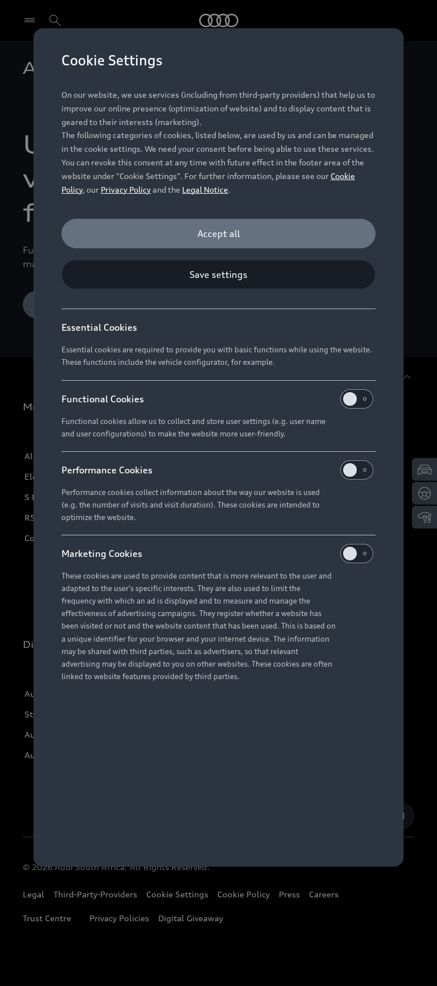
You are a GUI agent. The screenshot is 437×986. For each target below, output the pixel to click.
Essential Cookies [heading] (99, 327)
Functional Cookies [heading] (102, 399)
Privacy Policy (126, 189)
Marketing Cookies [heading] (101, 553)
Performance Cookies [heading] (106, 470)
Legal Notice (205, 189)
